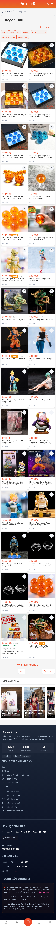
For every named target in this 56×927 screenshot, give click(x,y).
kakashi (26, 32)
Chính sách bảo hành (10, 791)
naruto (5, 32)
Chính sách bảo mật (10, 799)
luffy (12, 32)
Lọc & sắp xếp (48, 27)
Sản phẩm (11, 11)
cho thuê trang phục (22, 756)
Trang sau (48, 671)
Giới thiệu (5, 770)
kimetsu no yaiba (39, 32)
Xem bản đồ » (11, 837)
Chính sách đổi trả (9, 778)
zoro (18, 32)
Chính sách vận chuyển (11, 803)
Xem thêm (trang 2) (28, 664)
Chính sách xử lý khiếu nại (12, 810)
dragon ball (22, 11)
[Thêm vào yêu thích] (24, 45)
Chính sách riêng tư (10, 782)
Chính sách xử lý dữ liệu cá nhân (15, 774)
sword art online (8, 37)
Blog (3, 767)
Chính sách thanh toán (11, 795)
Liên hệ (5, 786)
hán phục (6, 756)
